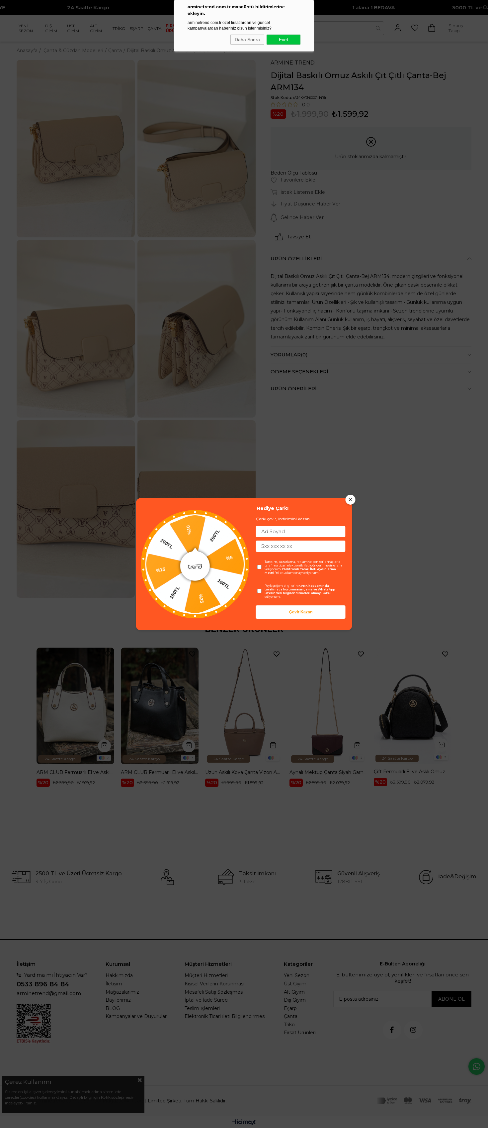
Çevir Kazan (300, 612)
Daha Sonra (247, 39)
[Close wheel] (351, 500)
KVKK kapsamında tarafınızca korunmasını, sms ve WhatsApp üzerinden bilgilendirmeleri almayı (300, 589)
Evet (283, 39)
